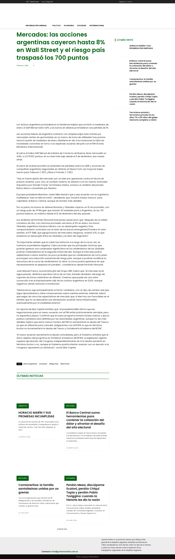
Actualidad (70, 478)
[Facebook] (19, 356)
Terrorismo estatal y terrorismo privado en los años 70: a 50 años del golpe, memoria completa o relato (143, 116)
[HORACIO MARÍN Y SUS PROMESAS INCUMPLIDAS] (39, 395)
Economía (43, 364)
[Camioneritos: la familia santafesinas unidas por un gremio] (39, 467)
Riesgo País (53, 364)
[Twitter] (24, 356)
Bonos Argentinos (30, 364)
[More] (46, 356)
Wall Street (65, 364)
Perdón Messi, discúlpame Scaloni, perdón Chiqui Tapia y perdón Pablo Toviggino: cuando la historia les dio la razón (85, 492)
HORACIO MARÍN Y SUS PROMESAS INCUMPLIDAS (36, 414)
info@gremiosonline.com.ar (64, 551)
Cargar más (62, 529)
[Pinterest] (30, 356)
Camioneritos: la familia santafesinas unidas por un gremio (38, 488)
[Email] (40, 356)
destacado (70, 406)
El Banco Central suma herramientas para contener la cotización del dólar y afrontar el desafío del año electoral (85, 420)
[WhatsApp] (35, 356)
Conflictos (22, 406)
